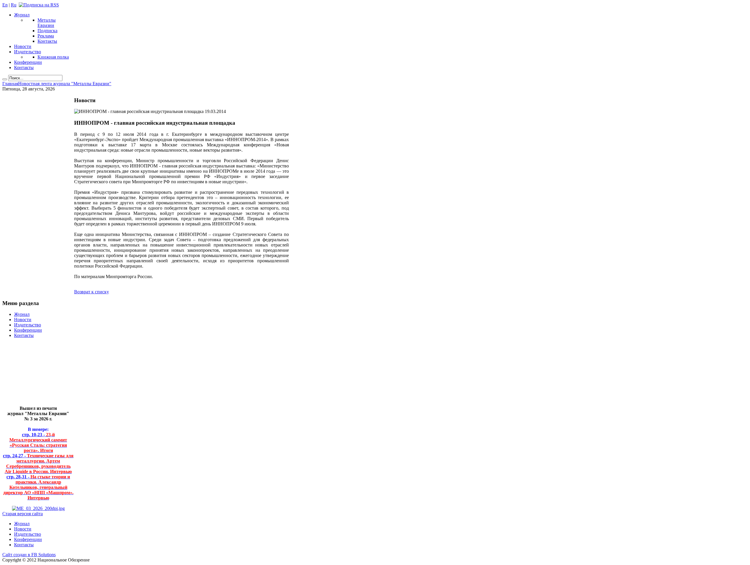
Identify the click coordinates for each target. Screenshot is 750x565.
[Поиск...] (4, 79)
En (5, 4)
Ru (13, 4)
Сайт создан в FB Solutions (29, 554)
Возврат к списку (91, 291)
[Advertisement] (33, 374)
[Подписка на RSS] (39, 4)
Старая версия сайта (22, 513)
